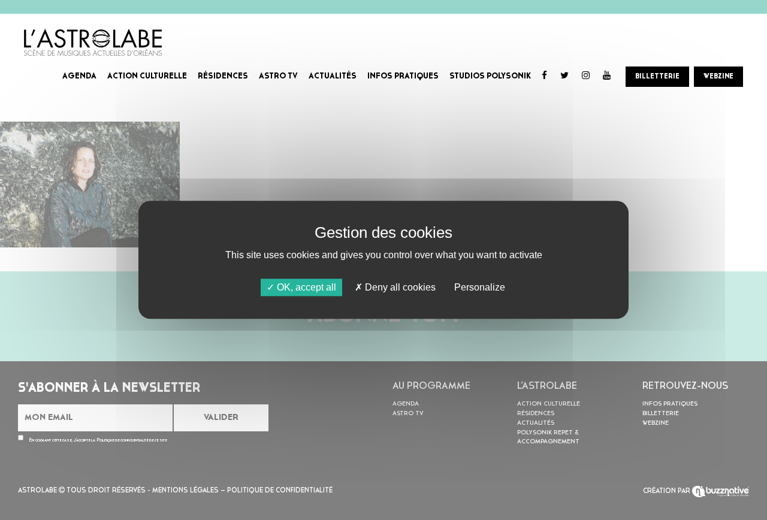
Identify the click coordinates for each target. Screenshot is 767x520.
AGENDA (79, 76)
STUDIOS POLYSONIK (490, 76)
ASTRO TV (278, 76)
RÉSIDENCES (223, 76)
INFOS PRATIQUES (403, 76)
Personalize (479, 287)
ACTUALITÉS (333, 76)
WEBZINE (718, 76)
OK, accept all (305, 287)
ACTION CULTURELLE (147, 76)
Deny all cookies (399, 287)
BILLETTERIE (657, 76)
